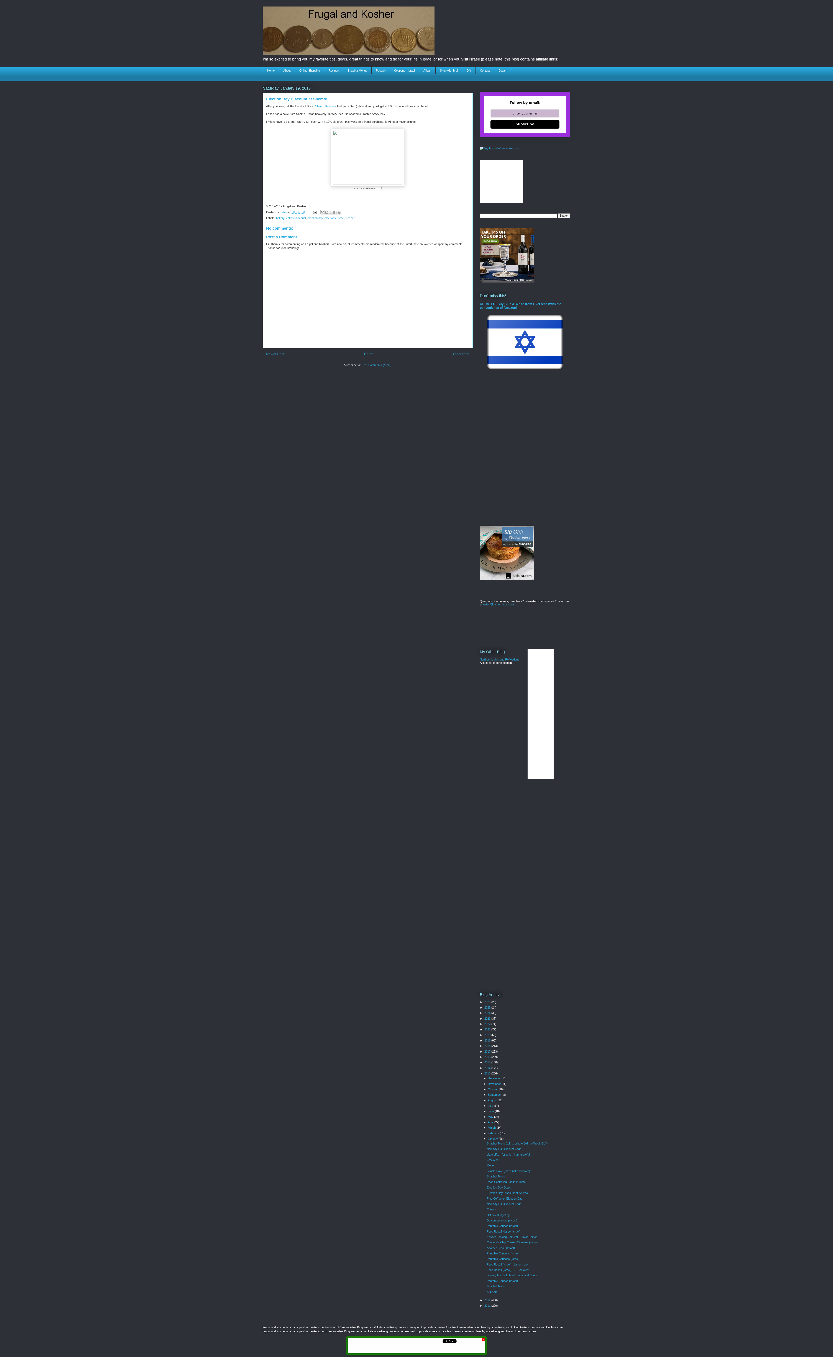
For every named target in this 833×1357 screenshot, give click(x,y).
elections (330, 218)
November (495, 1084)
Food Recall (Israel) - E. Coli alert (508, 1270)
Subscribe (525, 124)
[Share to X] (331, 212)
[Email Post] (315, 212)
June (491, 1111)
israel (341, 218)
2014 (487, 1068)
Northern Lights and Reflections (499, 659)
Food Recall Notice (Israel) (503, 1231)
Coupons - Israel (404, 70)
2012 (487, 1300)
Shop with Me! (449, 70)
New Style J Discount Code (504, 1149)
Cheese (491, 1209)
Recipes (334, 70)
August (493, 1100)
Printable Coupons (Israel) (503, 1253)
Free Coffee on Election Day (504, 1198)
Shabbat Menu (496, 1176)
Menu (490, 1165)
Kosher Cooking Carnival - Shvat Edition (512, 1237)
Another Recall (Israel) (501, 1248)
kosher (350, 218)
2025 (487, 1007)
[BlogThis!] (327, 212)
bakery (280, 218)
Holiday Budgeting (498, 1215)
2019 (487, 1040)
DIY (469, 70)
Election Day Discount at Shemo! (508, 1193)
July (491, 1105)
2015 (487, 1062)
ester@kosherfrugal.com (498, 604)
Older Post (461, 354)
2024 (487, 1013)
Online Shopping (309, 70)
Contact (485, 70)
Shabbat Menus (357, 70)
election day (315, 218)
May (491, 1116)
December (495, 1078)
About (287, 70)
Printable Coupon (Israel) (502, 1226)
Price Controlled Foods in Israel (506, 1182)
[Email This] (322, 212)
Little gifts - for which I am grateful (508, 1154)
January (493, 1138)
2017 (487, 1051)
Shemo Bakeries (325, 106)
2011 (487, 1305)
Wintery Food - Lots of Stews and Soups (512, 1275)
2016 (487, 1057)
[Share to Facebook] (335, 212)
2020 (487, 1035)
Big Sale (492, 1291)
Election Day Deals (499, 1187)
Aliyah (427, 70)
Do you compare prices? (502, 1220)
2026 (487, 1002)
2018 (487, 1046)
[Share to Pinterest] (339, 212)
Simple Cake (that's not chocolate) (508, 1171)
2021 (487, 1029)
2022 (487, 1024)
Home (271, 70)
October (493, 1089)
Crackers (492, 1160)
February (494, 1133)
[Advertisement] (342, 383)
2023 (487, 1018)
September (495, 1094)
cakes (290, 218)
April (491, 1122)
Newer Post (275, 354)
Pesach (380, 70)
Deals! (502, 70)
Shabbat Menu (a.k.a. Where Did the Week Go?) (517, 1143)
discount (300, 218)
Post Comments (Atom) (376, 365)
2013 (487, 1073)
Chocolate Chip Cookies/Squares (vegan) (512, 1242)
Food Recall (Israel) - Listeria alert (508, 1264)
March (492, 1127)
